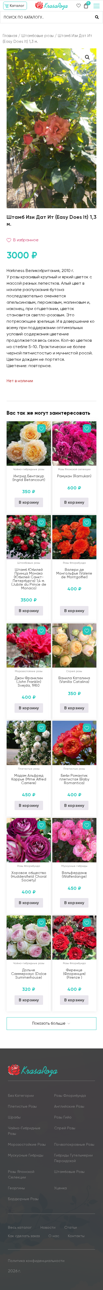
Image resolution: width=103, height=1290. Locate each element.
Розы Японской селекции (74, 469)
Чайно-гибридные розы (28, 469)
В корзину (29, 502)
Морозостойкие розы (29, 671)
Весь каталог (20, 1227)
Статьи (70, 1227)
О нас (53, 1236)
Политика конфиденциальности (36, 1261)
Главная (10, 35)
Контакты (76, 1236)
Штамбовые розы (37, 35)
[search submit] (97, 17)
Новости (47, 1227)
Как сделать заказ (24, 1236)
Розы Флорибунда (74, 562)
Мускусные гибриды (74, 865)
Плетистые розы (29, 768)
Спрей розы (74, 671)
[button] (15, 6)
